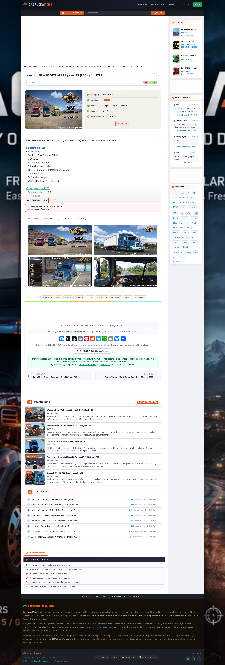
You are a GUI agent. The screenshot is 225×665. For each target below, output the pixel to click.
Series (194, 232)
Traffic (185, 242)
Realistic (176, 232)
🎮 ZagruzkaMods (33, 653)
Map (175, 223)
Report (124, 124)
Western (48, 297)
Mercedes (184, 223)
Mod (194, 223)
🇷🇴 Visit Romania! (136, 596)
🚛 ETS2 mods (102, 596)
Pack (188, 227)
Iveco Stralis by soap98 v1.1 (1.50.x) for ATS (66, 441)
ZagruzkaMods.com (42, 661)
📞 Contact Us (102, 657)
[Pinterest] (199, 658)
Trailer (193, 242)
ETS (192, 202)
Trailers (176, 247)
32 (174, 197)
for (175, 212)
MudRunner (178, 227)
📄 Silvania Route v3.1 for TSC (185, 115)
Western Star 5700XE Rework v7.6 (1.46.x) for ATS (69, 425)
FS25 (175, 218)
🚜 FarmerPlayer (118, 596)
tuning (188, 252)
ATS (191, 197)
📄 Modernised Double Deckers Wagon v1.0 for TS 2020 (185, 147)
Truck (128, 297)
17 (188, 193)
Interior (184, 218)
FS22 (196, 213)
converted (102, 297)
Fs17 (188, 213)
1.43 (182, 193)
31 (194, 193)
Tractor (176, 242)
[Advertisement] (94, 39)
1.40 (174, 193)
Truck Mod (177, 252)
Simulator (140, 297)
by (174, 202)
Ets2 (183, 207)
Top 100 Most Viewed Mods (101, 627)
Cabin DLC (183, 202)
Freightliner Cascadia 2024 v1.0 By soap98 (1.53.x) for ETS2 (73, 457)
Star (59, 297)
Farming (192, 207)
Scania (186, 232)
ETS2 (90, 297)
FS (182, 213)
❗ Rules (114, 657)
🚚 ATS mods (86, 596)
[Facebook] (193, 658)
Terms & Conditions (87, 364)
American (116, 297)
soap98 (80, 297)
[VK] (187, 658)
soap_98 (34, 82)
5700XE (69, 297)
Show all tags (178, 261)
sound (190, 237)
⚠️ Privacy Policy (128, 657)
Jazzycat (194, 218)
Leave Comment (37, 553)
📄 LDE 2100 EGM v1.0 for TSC (184, 131)
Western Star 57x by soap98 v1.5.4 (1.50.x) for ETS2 (70, 410)
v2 (174, 257)
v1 (196, 252)
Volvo (181, 257)
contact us (105, 364)
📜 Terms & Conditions (148, 657)
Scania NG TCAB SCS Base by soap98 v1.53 (65, 473)
